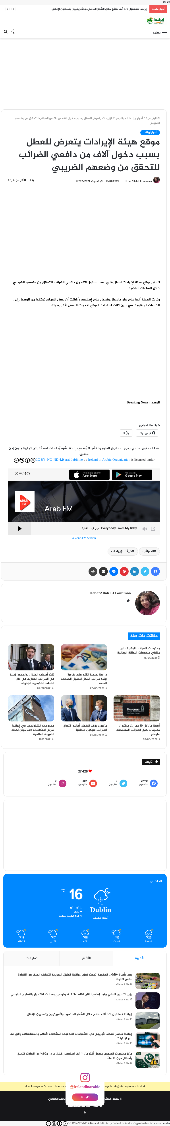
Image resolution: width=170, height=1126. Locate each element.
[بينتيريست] (124, 571)
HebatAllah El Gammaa (138, 181)
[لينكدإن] (134, 571)
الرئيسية (151, 118)
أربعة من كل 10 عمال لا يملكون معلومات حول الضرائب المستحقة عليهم (138, 730)
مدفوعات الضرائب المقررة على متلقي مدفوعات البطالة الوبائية (138, 650)
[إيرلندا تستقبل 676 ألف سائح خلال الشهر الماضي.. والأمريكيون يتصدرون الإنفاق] (147, 1020)
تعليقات (31, 958)
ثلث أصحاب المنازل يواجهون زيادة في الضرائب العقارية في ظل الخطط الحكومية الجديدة (32, 679)
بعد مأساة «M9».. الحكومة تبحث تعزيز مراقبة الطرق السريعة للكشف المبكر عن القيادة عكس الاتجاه (75, 977)
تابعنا (85, 1097)
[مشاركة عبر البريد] (103, 571)
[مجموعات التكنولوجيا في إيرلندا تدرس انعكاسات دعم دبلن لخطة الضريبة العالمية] (31, 708)
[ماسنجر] (113, 571)
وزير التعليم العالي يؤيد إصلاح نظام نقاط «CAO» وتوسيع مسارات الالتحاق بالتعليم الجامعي (71, 994)
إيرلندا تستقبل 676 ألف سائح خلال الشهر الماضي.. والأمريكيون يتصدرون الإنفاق (99, 9)
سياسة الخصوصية (79, 1106)
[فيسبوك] (155, 571)
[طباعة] (93, 571)
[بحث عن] (5, 33)
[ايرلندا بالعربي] (156, 20)
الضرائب (148, 551)
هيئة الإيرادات (121, 551)
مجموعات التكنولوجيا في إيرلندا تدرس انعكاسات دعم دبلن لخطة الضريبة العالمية (32, 730)
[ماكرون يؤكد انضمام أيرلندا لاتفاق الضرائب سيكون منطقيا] (84, 708)
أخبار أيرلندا (136, 118)
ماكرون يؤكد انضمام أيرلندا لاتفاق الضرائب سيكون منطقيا (85, 728)
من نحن (97, 1106)
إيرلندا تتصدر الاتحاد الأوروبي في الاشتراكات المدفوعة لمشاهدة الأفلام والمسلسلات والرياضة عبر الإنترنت (71, 1036)
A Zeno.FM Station (84, 538)
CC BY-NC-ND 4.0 (49, 460)
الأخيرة (139, 958)
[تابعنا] (85, 1080)
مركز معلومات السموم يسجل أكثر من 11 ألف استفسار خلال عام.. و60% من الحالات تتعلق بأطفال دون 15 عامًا (74, 1056)
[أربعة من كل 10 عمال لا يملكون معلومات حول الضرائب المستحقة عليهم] (137, 708)
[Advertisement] (85, 74)
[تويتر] (145, 571)
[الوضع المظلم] (13, 33)
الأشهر (86, 958)
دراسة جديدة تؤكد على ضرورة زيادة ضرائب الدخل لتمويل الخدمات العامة (84, 679)
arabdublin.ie (74, 460)
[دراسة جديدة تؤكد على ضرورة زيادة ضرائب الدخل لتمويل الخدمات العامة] (84, 657)
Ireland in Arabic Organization (109, 460)
